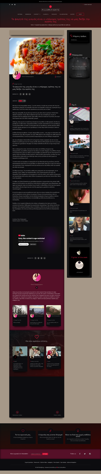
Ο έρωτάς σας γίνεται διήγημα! (50, 435)
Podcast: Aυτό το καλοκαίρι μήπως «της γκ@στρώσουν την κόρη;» (53, 365)
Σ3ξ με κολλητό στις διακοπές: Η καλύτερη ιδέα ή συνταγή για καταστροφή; (79, 156)
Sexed (49, 361)
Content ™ (37, 14)
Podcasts (54, 14)
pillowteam (76, 122)
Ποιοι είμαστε (56, 462)
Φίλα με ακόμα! (16, 322)
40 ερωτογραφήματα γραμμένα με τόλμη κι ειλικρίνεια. (23, 438)
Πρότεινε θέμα (43, 462)
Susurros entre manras (75, 181)
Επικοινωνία (36, 462)
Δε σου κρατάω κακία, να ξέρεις (52, 323)
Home (32, 25)
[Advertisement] (37, 394)
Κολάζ (15, 361)
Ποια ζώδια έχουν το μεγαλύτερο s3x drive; (78, 211)
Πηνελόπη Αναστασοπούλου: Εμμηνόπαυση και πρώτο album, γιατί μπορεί (78, 239)
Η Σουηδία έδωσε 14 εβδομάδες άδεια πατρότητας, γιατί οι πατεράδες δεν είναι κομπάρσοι (18, 366)
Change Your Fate (18, 84)
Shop (80, 14)
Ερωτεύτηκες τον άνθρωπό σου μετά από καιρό (36, 323)
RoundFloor (63, 467)
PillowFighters (64, 14)
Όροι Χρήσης (63, 462)
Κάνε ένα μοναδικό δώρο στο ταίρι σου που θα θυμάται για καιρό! (50, 438)
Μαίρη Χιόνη (53, 357)
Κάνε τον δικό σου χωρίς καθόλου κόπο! (78, 435)
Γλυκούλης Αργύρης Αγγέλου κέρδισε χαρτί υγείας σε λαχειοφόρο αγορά (78, 184)
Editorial (20, 14)
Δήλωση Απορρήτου (71, 462)
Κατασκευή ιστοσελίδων (50, 467)
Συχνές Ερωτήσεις (29, 462)
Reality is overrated (35, 361)
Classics (45, 14)
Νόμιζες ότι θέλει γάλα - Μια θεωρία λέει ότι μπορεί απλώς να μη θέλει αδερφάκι (36, 365)
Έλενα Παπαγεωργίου (28, 76)
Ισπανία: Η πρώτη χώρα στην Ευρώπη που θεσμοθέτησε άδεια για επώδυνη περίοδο (79, 129)
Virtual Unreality (38, 357)
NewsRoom (28, 14)
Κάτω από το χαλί (74, 153)
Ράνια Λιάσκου (77, 176)
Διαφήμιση (50, 462)
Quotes (72, 14)
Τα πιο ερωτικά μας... (23, 435)
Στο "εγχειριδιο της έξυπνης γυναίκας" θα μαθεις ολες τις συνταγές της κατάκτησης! (78, 439)
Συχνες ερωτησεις (88, 4)
